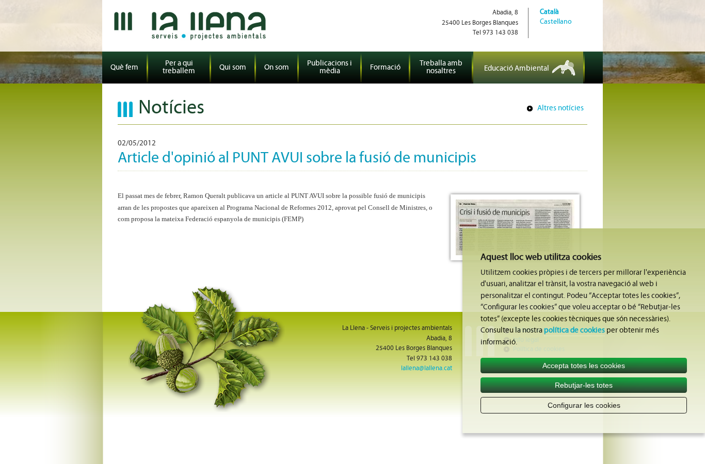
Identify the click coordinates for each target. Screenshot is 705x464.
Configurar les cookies (584, 405)
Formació (385, 68)
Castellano (556, 22)
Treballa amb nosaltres (441, 67)
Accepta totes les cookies (583, 365)
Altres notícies (560, 108)
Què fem (124, 68)
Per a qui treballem (179, 67)
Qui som (232, 68)
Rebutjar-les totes (584, 385)
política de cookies (574, 331)
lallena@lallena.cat (426, 368)
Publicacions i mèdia (329, 67)
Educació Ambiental (516, 69)
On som (276, 68)
